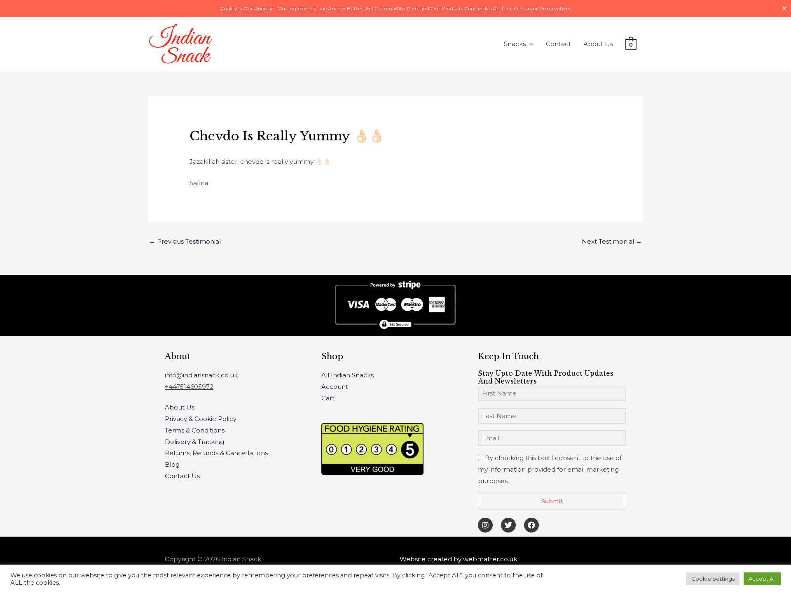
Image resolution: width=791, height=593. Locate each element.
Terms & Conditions (195, 430)
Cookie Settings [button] (713, 578)
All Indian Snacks (347, 375)
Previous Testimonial (185, 241)
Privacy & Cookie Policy (200, 419)
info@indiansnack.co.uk (201, 375)
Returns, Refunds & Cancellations (216, 453)
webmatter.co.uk (490, 559)
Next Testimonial (612, 241)
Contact (558, 44)
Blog (172, 464)
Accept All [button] (762, 578)
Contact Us (182, 476)
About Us (598, 44)
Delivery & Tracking (194, 442)
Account (334, 387)
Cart (328, 398)
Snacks (515, 44)
